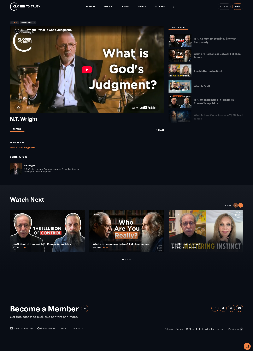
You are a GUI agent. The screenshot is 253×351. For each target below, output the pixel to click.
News (125, 6)
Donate (160, 6)
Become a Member (44, 308)
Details (17, 129)
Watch (90, 6)
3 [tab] (127, 259)
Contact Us (77, 328)
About (142, 6)
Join (238, 6)
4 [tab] (130, 259)
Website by (233, 329)
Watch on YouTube (23, 328)
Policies (169, 329)
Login (224, 6)
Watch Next (178, 27)
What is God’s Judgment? (22, 147)
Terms (179, 329)
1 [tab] (123, 259)
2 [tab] (125, 259)
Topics (108, 6)
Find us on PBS (47, 328)
